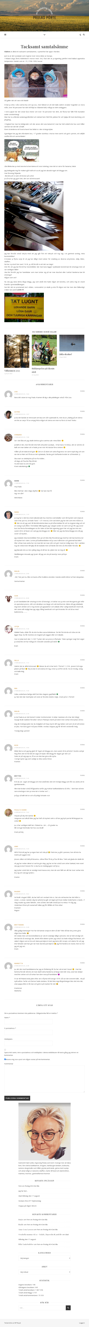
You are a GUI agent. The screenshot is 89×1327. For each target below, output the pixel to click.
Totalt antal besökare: (26, 1290)
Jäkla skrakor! (65, 354)
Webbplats (8, 1039)
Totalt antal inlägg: (25, 1293)
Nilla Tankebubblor (26, 1244)
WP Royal (17, 1323)
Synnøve (18, 435)
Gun (16, 596)
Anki (16, 846)
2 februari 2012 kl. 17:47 (21, 514)
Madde (21, 1225)
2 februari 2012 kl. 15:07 (21, 414)
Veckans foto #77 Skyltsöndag (29, 1201)
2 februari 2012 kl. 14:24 (21, 394)
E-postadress (10, 1028)
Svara (82, 391)
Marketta (18, 963)
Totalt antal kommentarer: (28, 1295)
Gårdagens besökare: (26, 1287)
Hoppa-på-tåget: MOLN (27, 1206)
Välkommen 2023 (12, 370)
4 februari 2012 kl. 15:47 (21, 812)
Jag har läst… (23, 1191)
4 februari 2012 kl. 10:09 (21, 747)
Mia (15, 688)
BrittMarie (19, 925)
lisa (16, 391)
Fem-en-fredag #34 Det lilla (28, 1186)
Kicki (16, 745)
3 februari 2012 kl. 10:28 (21, 629)
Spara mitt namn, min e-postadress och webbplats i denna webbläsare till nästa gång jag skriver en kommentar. (41, 1053)
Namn (7, 1017)
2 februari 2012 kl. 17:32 (21, 483)
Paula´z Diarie (20, 810)
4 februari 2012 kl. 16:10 (21, 849)
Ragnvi (17, 891)
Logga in (82, 1323)
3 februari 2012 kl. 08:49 (21, 598)
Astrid (17, 412)
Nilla (16, 660)
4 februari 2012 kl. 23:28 (21, 927)
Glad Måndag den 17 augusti (29, 1196)
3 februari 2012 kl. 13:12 (21, 663)
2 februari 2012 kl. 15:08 (21, 437)
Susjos (20, 1220)
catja (16, 626)
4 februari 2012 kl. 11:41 (21, 778)
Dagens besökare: (25, 1285)
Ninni (16, 512)
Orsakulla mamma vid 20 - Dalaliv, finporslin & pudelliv (40, 1234)
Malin (16, 571)
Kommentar (8, 1064)
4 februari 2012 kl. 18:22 (21, 894)
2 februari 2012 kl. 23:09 (21, 573)
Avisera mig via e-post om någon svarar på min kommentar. (28, 1059)
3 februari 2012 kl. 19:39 (21, 691)
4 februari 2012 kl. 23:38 (21, 966)
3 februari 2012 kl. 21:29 (21, 713)
